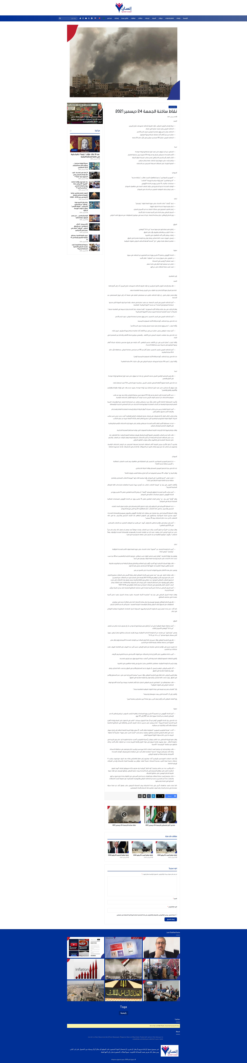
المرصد (154, 18)
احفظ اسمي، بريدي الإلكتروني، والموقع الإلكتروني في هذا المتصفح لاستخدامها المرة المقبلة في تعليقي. (145, 915)
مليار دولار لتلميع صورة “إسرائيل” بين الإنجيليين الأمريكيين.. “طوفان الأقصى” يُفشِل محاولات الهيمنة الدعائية (79, 206)
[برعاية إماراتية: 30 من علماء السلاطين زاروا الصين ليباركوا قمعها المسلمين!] (161, 969)
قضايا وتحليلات (169, 18)
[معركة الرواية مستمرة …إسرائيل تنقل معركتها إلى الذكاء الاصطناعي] (94, 166)
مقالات (140, 18)
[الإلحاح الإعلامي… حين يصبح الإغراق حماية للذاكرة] (94, 218)
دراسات (178, 18)
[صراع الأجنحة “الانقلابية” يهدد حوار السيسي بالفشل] (161, 990)
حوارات (161, 18)
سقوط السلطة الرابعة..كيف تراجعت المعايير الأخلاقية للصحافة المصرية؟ (80, 247)
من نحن (109, 18)
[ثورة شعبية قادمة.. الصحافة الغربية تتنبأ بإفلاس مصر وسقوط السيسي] (123, 947)
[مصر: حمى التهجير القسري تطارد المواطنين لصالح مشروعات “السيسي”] (85, 990)
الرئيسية (185, 18)
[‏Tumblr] (149, 796)
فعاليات (133, 18)
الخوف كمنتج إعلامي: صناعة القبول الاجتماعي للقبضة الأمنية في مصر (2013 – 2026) (79, 195)
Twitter (177, 1019)
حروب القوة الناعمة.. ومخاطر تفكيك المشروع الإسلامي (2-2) (79, 237)
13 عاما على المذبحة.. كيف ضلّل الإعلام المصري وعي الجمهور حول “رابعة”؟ (80, 174)
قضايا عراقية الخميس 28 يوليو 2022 (118, 855)
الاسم (175, 898)
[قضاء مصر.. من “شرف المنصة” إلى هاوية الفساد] (123, 990)
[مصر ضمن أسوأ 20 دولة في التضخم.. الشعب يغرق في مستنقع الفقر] (85, 969)
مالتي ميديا (124, 18)
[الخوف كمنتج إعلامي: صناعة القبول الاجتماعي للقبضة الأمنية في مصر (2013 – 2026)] (94, 195)
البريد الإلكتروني (172, 906)
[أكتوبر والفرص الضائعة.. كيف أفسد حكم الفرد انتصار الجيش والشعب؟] (123, 969)
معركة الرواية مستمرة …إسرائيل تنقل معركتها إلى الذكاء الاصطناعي (80, 165)
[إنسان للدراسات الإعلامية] (123, 7)
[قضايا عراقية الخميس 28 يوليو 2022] (118, 847)
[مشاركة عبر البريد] (144, 796)
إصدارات (116, 18)
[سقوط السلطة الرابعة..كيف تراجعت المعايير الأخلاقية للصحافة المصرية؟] (94, 247)
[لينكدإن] (153, 796)
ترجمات (147, 18)
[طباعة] (140, 796)
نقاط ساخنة (173, 107)
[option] (85, 113)
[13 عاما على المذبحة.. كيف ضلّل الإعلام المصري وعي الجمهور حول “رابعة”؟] (94, 175)
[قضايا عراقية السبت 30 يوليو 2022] (166, 847)
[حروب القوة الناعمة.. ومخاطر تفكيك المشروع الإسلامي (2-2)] (94, 238)
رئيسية (123, 1013)
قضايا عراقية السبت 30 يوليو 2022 (167, 855)
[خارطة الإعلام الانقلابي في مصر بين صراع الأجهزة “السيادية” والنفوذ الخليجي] (85, 947)
